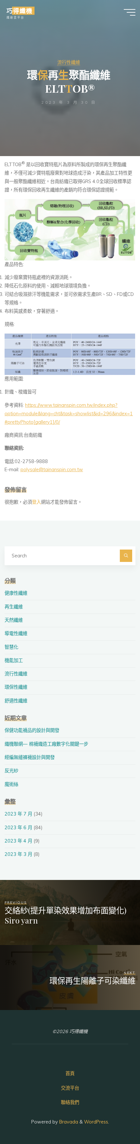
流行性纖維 (68, 62)
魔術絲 (11, 784)
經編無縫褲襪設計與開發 (30, 757)
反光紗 (11, 771)
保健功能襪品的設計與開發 (32, 730)
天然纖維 (14, 620)
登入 (36, 502)
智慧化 (11, 647)
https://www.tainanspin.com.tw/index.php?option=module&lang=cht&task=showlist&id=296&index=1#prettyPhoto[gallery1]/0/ (69, 413)
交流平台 (70, 1088)
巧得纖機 (20, 11)
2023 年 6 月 (18, 828)
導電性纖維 (16, 633)
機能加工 (14, 660)
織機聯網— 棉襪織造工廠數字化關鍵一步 (46, 744)
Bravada (68, 1122)
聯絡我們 (70, 1102)
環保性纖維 (16, 687)
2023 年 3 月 (18, 854)
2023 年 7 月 (18, 814)
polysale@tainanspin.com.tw (52, 470)
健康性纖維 (16, 593)
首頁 (70, 1073)
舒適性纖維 (16, 701)
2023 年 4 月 (18, 841)
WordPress (96, 1122)
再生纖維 (14, 607)
